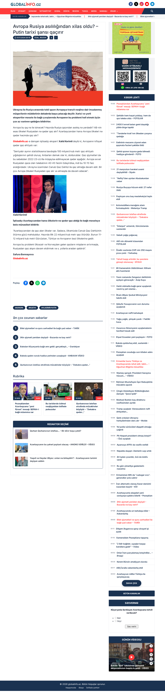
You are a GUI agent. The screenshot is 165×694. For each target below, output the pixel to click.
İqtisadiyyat (45, 11)
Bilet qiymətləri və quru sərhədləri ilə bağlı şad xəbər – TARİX (128, 16)
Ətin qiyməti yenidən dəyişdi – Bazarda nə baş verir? (72, 16)
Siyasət (22, 11)
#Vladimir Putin (48, 308)
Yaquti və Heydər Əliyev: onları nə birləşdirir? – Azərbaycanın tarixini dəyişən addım (63, 459)
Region (75, 11)
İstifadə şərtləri (92, 688)
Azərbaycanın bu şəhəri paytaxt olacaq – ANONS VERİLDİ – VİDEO (62, 444)
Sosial (57, 11)
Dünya (66, 11)
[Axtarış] (152, 11)
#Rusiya (32, 308)
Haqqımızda (71, 688)
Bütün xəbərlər (131, 593)
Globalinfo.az (20, 141)
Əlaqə (81, 688)
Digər (113, 11)
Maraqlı (103, 11)
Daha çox (131, 583)
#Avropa (19, 308)
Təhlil (85, 11)
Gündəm (32, 11)
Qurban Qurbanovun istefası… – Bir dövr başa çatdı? (55, 431)
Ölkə (13, 11)
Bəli (119, 618)
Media (94, 11)
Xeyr (119, 621)
